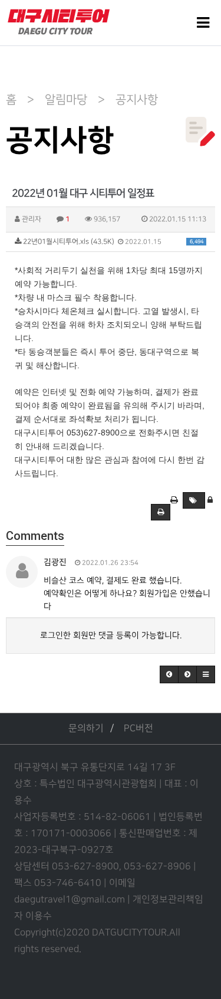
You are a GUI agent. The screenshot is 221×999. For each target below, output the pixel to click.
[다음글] (187, 674)
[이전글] (169, 674)
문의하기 (86, 728)
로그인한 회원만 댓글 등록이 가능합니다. (111, 635)
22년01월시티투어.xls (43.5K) (112, 241)
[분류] (203, 22)
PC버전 (138, 728)
